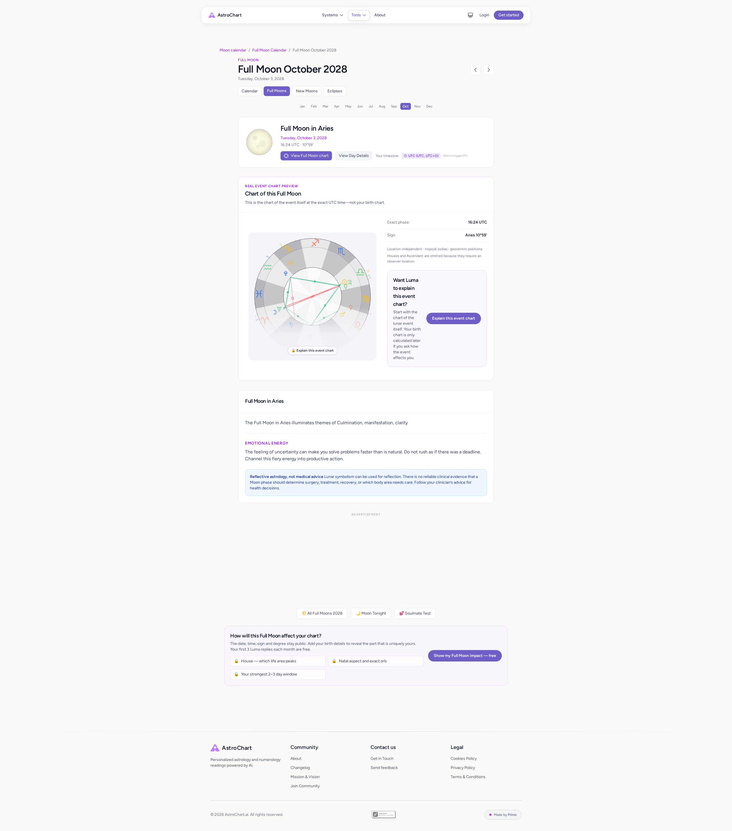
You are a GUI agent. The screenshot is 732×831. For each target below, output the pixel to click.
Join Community (305, 786)
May (348, 106)
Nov (417, 106)
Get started (508, 15)
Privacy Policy (463, 767)
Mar (325, 106)
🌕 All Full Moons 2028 (322, 613)
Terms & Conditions (468, 776)
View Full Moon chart (310, 155)
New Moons (307, 91)
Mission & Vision (305, 776)
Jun (360, 106)
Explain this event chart (453, 318)
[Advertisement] (366, 559)
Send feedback (384, 767)
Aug (382, 106)
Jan (302, 106)
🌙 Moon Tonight (371, 613)
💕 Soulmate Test (415, 613)
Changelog (300, 767)
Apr (336, 106)
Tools (356, 15)
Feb (314, 106)
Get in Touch (382, 758)
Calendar (250, 91)
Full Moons (277, 90)
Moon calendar (233, 50)
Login (484, 15)
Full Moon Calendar (269, 50)
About (379, 15)
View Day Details (354, 155)
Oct (406, 106)
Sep (394, 106)
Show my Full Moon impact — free (465, 655)
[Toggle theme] (470, 15)
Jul (371, 106)
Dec (429, 106)
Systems (330, 15)
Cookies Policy (464, 758)
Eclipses (334, 91)
